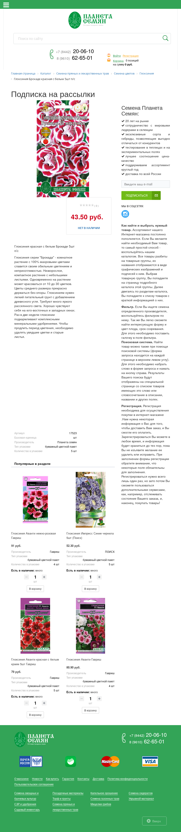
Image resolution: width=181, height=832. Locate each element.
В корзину (35, 588)
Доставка (98, 778)
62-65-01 (75, 57)
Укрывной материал (141, 798)
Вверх (156, 821)
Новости (37, 778)
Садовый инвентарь (27, 809)
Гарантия (68, 778)
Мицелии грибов (100, 804)
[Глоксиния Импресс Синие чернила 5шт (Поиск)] (90, 500)
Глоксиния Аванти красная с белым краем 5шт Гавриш (35, 661)
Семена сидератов (141, 793)
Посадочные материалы (68, 793)
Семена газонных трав (104, 798)
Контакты (83, 778)
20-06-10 (75, 51)
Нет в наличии (89, 228)
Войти (117, 55)
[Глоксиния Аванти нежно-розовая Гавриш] (35, 500)
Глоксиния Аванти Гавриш (83, 659)
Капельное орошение (104, 793)
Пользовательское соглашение (34, 784)
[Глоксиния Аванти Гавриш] (90, 626)
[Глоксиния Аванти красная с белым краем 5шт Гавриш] (35, 626)
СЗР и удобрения (25, 804)
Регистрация (131, 55)
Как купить (52, 778)
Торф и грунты (62, 798)
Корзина (118, 61)
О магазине (21, 778)
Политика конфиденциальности (127, 778)
